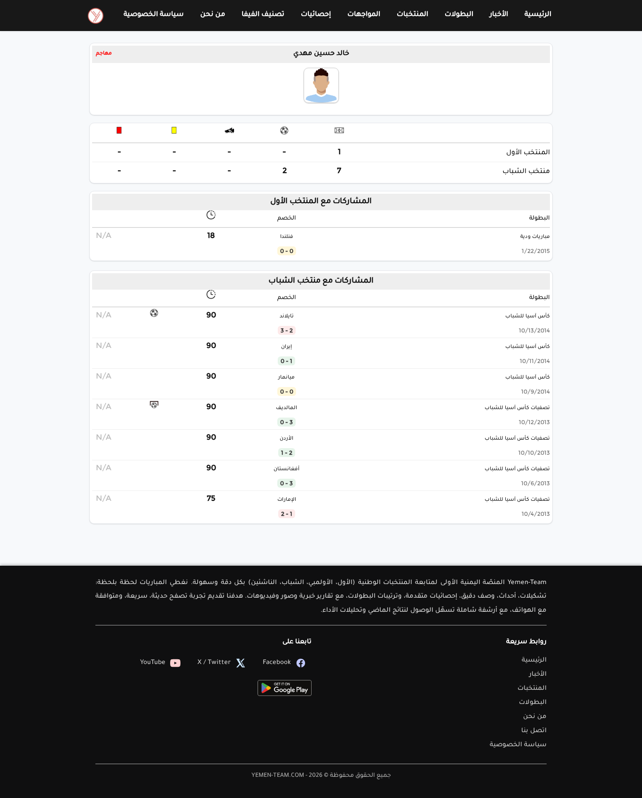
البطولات (459, 15)
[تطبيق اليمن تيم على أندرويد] (285, 688)
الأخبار (499, 15)
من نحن (212, 15)
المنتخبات (412, 15)
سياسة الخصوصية (154, 15)
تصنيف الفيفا (263, 15)
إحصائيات (316, 15)
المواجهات (363, 15)
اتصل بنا (534, 731)
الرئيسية (538, 15)
